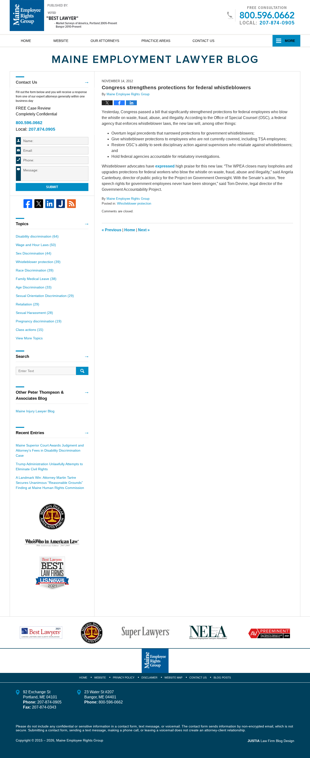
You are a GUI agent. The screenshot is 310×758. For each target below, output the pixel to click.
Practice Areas (155, 41)
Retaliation (27, 304)
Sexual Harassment (34, 313)
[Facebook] (28, 203)
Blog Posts (222, 677)
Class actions (29, 330)
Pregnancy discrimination (39, 321)
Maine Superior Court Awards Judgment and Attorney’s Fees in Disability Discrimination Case (50, 450)
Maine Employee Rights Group (79, 740)
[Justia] (60, 203)
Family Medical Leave (36, 279)
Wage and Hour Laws (36, 245)
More (290, 41)
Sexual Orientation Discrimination (45, 296)
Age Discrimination (34, 287)
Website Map (173, 677)
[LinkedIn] (49, 203)
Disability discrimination (37, 236)
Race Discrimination (35, 270)
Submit (52, 187)
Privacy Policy (123, 677)
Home (26, 41)
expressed (165, 166)
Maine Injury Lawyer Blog (35, 411)
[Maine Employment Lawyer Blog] (155, 59)
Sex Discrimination (33, 253)
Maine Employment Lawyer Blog (63, 15)
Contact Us (203, 41)
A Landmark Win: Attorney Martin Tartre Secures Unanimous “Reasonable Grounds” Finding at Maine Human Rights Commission (50, 483)
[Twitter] (39, 203)
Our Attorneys (105, 41)
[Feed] (71, 203)
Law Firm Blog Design (271, 741)
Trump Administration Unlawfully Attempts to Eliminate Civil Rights (49, 466)
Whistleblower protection (134, 203)
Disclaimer (149, 677)
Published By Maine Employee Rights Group (260, 15)
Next (144, 230)
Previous (111, 230)
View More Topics (29, 338)
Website (60, 41)
